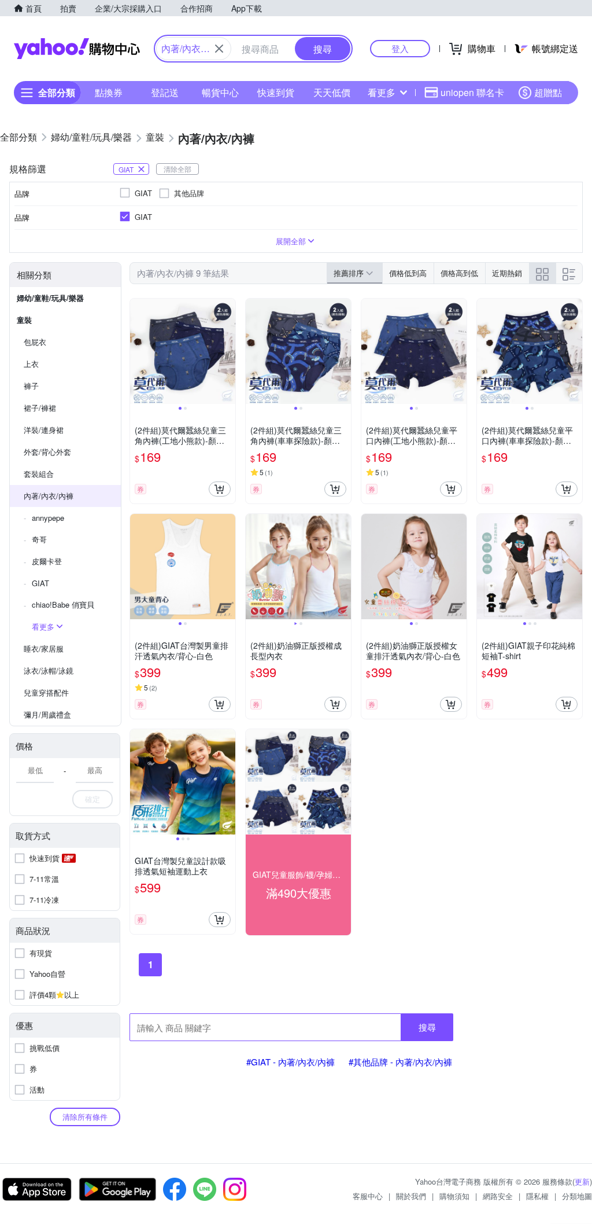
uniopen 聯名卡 (472, 92)
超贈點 (548, 92)
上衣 (31, 363)
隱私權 (537, 1195)
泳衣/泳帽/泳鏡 (48, 670)
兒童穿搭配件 (46, 692)
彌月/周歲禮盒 (47, 714)
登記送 (165, 92)
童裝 (24, 319)
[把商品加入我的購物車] (220, 489)
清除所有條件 (85, 1116)
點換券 (109, 92)
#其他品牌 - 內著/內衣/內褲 (400, 1062)
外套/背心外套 (47, 451)
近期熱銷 (507, 272)
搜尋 (427, 1027)
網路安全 (498, 1195)
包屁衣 (35, 341)
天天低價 (331, 92)
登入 (400, 48)
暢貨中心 (220, 92)
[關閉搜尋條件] (219, 49)
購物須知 (454, 1195)
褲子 (31, 385)
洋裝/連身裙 (44, 429)
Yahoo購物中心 (77, 49)
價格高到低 (459, 272)
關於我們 (411, 1195)
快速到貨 (275, 92)
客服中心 (368, 1195)
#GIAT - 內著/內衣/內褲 (290, 1062)
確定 (92, 798)
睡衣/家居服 (44, 648)
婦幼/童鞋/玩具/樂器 (50, 297)
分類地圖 (577, 1195)
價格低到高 (408, 272)
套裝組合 (39, 473)
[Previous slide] (137, 351)
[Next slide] (227, 351)
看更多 (381, 92)
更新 (582, 1181)
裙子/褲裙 (40, 407)
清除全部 (177, 169)
